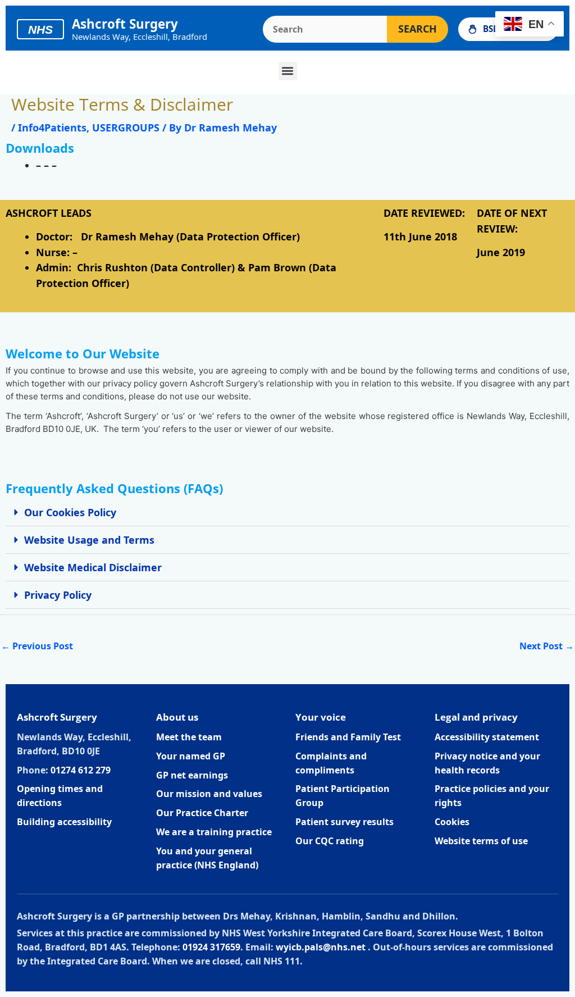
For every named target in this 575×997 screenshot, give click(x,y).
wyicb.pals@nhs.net (321, 947)
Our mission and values (209, 793)
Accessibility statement (487, 737)
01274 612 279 (81, 770)
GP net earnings (192, 775)
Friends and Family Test (348, 737)
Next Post (546, 646)
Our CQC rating (329, 841)
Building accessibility (64, 822)
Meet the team (189, 737)
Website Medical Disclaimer (93, 567)
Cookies (452, 822)
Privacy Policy (58, 595)
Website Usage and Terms (89, 540)
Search (417, 28)
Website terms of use (481, 841)
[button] (288, 71)
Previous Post (37, 646)
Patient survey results (344, 822)
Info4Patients (52, 127)
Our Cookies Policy (70, 512)
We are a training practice (214, 832)
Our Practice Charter (202, 813)
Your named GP (190, 756)
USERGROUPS (125, 127)
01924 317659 (211, 947)
